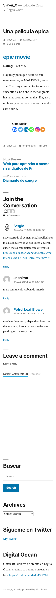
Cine (45, 145)
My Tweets (10, 539)
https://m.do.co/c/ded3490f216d (29, 575)
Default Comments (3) (15, 374)
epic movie (16, 57)
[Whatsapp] (31, 129)
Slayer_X (10, 5)
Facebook (35, 374)
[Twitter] (20, 129)
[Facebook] (14, 129)
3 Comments (13, 43)
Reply (6, 266)
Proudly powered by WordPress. (30, 589)
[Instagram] (37, 129)
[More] (42, 129)
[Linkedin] (26, 129)
